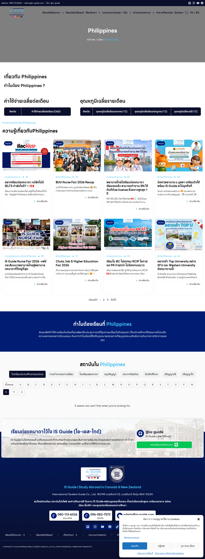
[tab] (27, 374)
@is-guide (154, 432)
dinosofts (87, 547)
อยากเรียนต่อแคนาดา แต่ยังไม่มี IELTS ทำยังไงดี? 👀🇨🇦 (24, 184)
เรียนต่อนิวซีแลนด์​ (75, 13)
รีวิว (125, 13)
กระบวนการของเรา (112, 13)
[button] (198, 519)
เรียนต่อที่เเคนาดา (51, 13)
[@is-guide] (140, 433)
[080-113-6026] (54, 516)
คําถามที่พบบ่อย (164, 13)
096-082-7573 (100, 514)
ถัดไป (113, 300)
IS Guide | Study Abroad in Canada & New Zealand (102, 487)
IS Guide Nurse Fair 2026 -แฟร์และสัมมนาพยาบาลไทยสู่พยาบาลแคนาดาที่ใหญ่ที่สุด (25, 265)
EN (197, 13)
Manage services (131, 537)
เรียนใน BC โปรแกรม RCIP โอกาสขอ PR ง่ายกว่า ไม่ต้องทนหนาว (127, 263)
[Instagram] (194, 3)
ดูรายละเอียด (188, 545)
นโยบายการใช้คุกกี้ (145, 553)
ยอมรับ (135, 545)
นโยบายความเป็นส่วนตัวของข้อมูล (169, 553)
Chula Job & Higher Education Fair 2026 (77, 263)
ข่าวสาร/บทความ (142, 13)
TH (191, 13)
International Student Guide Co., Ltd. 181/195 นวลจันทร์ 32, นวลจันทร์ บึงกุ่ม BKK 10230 (102, 494)
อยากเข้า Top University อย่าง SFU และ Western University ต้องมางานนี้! (176, 265)
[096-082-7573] (87, 516)
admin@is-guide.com (138, 514)
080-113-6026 (67, 514)
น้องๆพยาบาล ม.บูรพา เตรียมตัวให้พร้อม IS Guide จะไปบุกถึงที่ (178, 184)
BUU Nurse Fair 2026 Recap (75, 182)
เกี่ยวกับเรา (91, 13)
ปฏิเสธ (161, 545)
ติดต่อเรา (178, 13)
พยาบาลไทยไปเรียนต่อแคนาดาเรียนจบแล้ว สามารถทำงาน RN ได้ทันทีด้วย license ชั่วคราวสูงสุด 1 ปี (127, 188)
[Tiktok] (117, 527)
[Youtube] (198, 3)
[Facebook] (202, 3)
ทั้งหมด (9, 384)
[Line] (189, 3)
